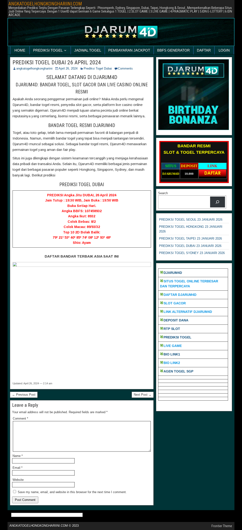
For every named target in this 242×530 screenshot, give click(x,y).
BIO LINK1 (172, 354)
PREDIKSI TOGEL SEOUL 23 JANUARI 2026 (190, 219)
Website (18, 480)
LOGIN (224, 50)
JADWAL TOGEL (87, 50)
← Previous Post (23, 394)
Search (163, 193)
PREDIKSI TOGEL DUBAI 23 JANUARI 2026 (190, 246)
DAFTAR (204, 50)
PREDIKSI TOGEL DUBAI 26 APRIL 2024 (57, 62)
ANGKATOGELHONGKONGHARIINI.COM (45, 4)
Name (18, 456)
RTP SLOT (172, 329)
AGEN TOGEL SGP (178, 371)
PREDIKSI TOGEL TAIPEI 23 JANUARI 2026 (190, 238)
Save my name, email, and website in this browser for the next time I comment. (72, 492)
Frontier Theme (222, 526)
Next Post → (142, 394)
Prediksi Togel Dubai (98, 68)
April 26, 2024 (68, 68)
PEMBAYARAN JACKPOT (129, 50)
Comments (125, 68)
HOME (19, 50)
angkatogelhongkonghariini (34, 68)
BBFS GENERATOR (173, 50)
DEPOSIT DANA (176, 320)
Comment (20, 418)
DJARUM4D (173, 273)
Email (17, 467)
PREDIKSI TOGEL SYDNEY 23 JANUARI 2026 (192, 253)
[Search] (217, 202)
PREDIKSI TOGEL (48, 50)
